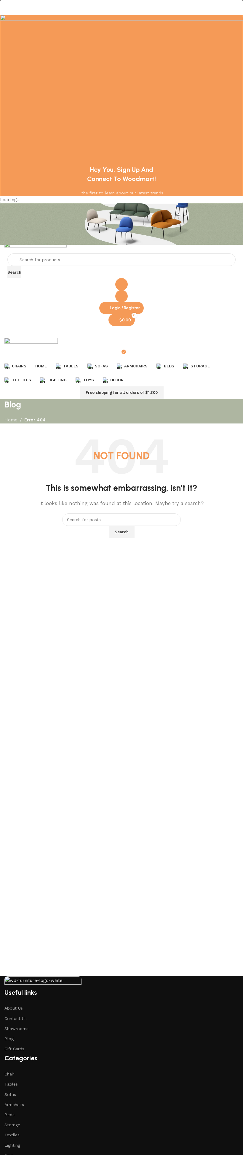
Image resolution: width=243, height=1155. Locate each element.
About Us (13, 1008)
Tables (11, 1084)
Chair (9, 1074)
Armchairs (14, 1104)
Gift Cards (14, 1048)
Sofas (10, 1094)
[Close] (7, 7)
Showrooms (16, 1028)
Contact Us (15, 1018)
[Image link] (42, 981)
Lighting (12, 1145)
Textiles (12, 1134)
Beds (9, 1114)
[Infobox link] (121, 231)
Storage (12, 1124)
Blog (9, 1038)
